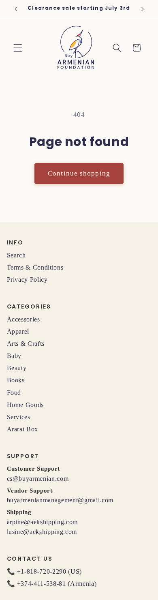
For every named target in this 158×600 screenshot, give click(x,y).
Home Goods (25, 404)
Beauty (17, 367)
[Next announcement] (143, 9)
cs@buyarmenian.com (38, 478)
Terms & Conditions (35, 267)
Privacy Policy (27, 279)
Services (18, 417)
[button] (18, 48)
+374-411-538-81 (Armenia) (57, 583)
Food (14, 392)
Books (16, 380)
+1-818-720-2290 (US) (49, 571)
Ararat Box (22, 429)
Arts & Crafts (26, 343)
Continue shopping (79, 173)
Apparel (18, 331)
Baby (14, 355)
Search (16, 255)
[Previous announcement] (16, 9)
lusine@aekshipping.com (42, 531)
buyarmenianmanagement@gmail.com (60, 500)
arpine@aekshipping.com (42, 522)
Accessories (23, 319)
